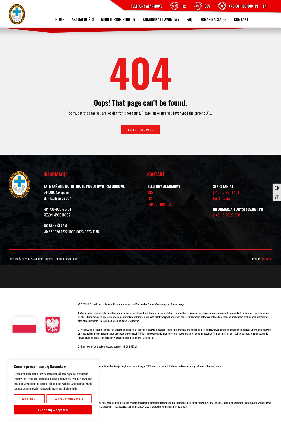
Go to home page (140, 129)
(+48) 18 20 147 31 (226, 192)
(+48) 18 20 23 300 (226, 215)
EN (265, 6)
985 (207, 6)
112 (183, 6)
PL (257, 6)
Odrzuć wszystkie (69, 399)
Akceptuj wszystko (52, 410)
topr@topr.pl (222, 198)
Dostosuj (29, 399)
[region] (53, 389)
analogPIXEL (266, 259)
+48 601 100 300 (241, 6)
